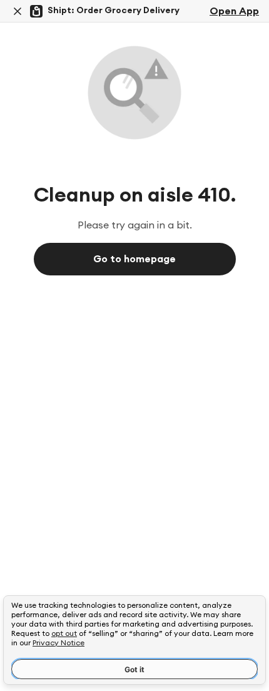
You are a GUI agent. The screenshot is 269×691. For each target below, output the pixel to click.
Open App (234, 11)
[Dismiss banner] (17, 11)
